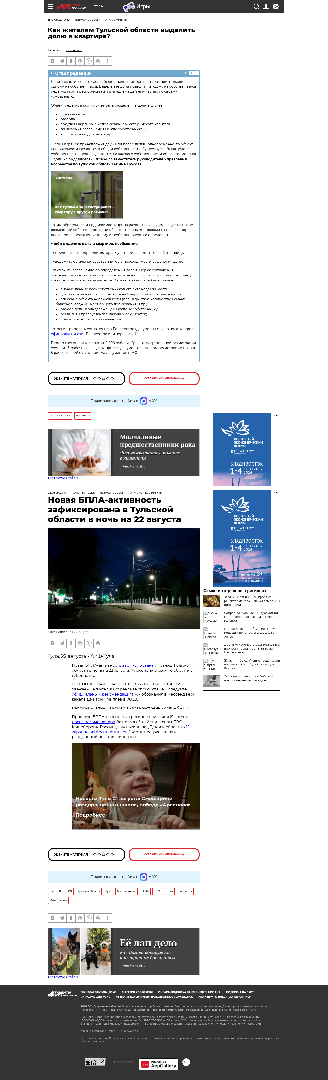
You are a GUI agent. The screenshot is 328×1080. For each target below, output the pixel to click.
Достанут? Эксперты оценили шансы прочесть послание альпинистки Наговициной (252, 648)
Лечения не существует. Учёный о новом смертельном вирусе (249, 678)
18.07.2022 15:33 (59, 19)
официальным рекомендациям (103, 694)
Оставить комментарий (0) (164, 378)
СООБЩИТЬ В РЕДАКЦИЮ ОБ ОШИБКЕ (224, 997)
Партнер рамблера (122, 1062)
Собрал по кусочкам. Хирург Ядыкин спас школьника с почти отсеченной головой (252, 616)
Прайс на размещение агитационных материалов (154, 997)
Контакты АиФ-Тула (95, 997)
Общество (74, 50)
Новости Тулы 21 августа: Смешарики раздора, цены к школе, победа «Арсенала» (133, 802)
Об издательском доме (98, 992)
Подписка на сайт (240, 992)
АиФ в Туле (80, 632)
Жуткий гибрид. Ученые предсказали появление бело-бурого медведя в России (252, 664)
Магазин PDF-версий (137, 992)
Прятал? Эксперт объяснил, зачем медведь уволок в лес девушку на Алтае (249, 632)
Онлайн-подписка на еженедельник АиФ (189, 992)
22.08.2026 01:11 (59, 492)
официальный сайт (68, 334)
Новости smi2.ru (64, 478)
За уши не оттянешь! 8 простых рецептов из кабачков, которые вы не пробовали (252, 601)
